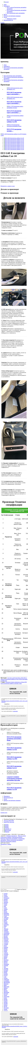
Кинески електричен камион (8, 841)
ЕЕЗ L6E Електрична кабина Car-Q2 (14, 748)
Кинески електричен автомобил (9, 838)
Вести (5, 14)
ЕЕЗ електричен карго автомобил (16, 13)
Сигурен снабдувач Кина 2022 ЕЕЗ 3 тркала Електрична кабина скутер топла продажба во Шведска (14, 679)
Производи (7, 6)
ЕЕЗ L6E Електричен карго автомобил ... (14, 93)
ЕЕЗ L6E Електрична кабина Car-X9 (14, 788)
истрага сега (4, 812)
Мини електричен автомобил (14, 840)
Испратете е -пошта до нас (8, 186)
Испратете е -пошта (6, 844)
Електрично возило (17, 837)
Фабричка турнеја (11, 18)
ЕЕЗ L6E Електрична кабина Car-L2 (14, 767)
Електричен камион (6, 837)
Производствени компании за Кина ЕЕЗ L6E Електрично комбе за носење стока (14, 682)
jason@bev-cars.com (9, 822)
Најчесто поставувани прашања (12, 16)
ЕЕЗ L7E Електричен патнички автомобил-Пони (14, 738)
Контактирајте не (8, 20)
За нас (5, 17)
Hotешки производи (11, 835)
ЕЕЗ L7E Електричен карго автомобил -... (14, 111)
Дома (5, 4)
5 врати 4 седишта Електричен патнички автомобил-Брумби (14, 778)
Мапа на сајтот (22, 835)
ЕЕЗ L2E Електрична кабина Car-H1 (14, 121)
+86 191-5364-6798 (9, 820)
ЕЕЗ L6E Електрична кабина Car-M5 (14, 758)
